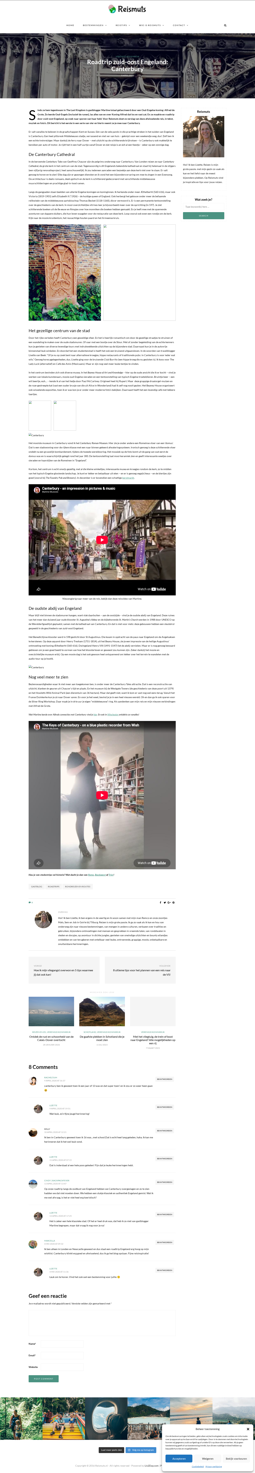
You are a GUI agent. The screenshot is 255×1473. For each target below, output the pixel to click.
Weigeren (207, 1458)
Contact (179, 25)
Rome (91, 874)
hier (95, 714)
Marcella (49, 1240)
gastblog (36, 886)
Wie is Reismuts (150, 25)
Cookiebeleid (198, 1466)
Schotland (90, 1032)
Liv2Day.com (152, 1465)
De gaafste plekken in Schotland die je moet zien (102, 1038)
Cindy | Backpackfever (56, 1180)
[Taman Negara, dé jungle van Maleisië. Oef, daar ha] (21, 1418)
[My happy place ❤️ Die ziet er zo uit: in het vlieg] (106, 1418)
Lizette (53, 1105)
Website (33, 1366)
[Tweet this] (165, 902)
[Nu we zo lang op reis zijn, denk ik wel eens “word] (149, 1418)
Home (70, 25)
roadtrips (53, 886)
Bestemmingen (93, 25)
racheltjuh (50, 1077)
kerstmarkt (128, 477)
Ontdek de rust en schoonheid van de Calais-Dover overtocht (51, 1038)
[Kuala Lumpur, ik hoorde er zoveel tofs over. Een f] (63, 1418)
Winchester (113, 714)
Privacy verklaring (214, 1466)
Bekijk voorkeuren (236, 1458)
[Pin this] (173, 902)
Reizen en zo (39, 1032)
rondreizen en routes (77, 886)
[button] (248, 1429)
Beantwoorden (164, 1079)
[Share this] (160, 902)
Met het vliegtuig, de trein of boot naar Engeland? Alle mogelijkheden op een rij (152, 1040)
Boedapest (100, 874)
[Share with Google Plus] (169, 902)
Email (32, 1355)
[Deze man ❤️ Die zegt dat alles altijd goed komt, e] (233, 1418)
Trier (111, 874)
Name (32, 1343)
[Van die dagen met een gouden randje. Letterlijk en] (191, 1418)
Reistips (121, 25)
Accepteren (179, 1458)
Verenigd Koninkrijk (127, 56)
